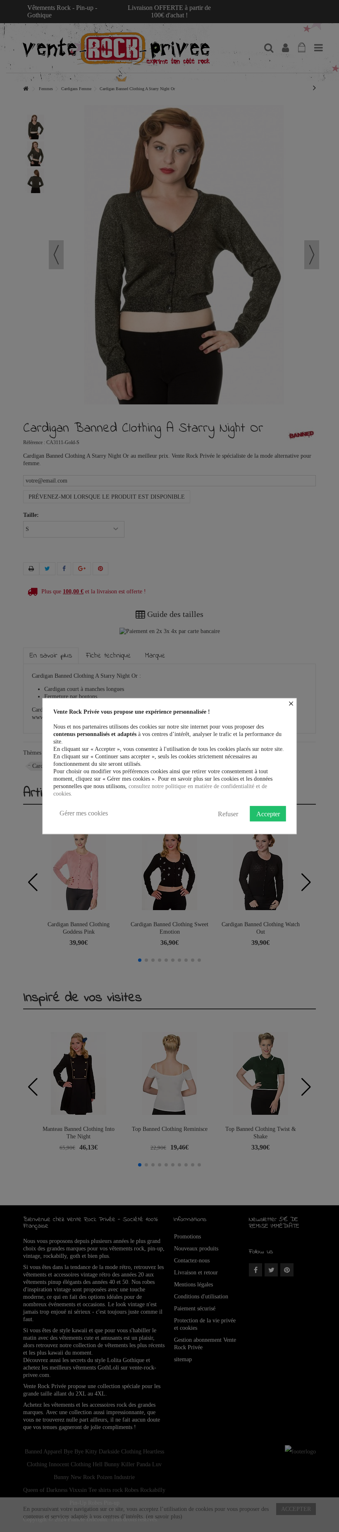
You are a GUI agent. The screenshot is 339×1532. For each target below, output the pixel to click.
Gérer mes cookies (84, 813)
